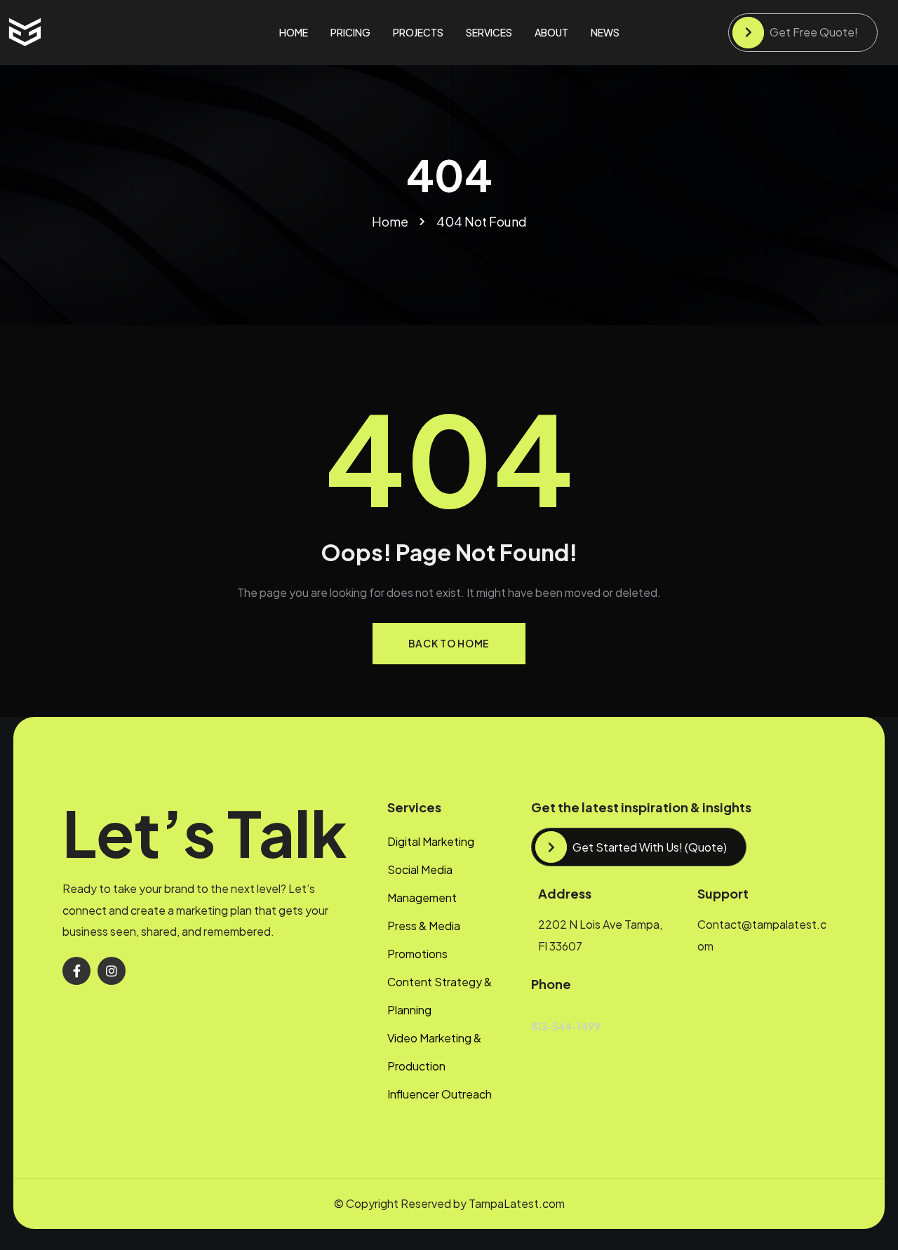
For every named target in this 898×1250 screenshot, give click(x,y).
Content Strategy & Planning (439, 995)
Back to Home (449, 643)
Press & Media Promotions (423, 939)
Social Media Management (422, 883)
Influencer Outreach (439, 1094)
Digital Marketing (430, 841)
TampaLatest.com (517, 1203)
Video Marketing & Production (434, 1051)
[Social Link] (76, 971)
